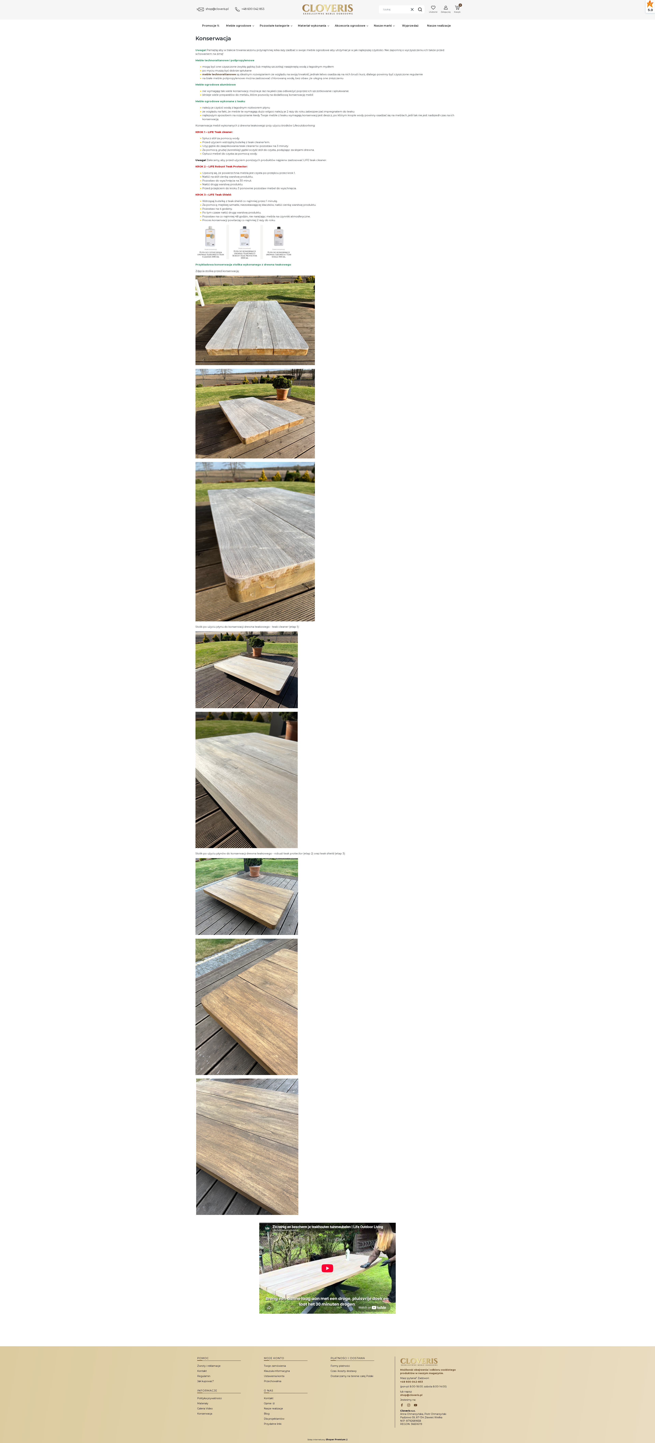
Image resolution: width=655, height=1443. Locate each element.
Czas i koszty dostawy (344, 1371)
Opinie (268, 1403)
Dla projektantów (274, 1418)
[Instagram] (408, 1405)
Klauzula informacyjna (277, 1371)
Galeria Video (205, 1408)
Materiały (202, 1403)
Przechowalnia (272, 1381)
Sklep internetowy (326, 1439)
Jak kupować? (205, 1381)
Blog (267, 1413)
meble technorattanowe (219, 74)
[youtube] (415, 1405)
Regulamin (203, 1376)
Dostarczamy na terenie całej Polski (352, 1376)
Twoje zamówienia (275, 1365)
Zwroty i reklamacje (209, 1365)
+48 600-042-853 (411, 1381)
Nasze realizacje (273, 1408)
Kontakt (202, 1371)
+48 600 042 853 (253, 9)
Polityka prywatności (209, 1398)
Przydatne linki (272, 1423)
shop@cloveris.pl (217, 9)
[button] (420, 9)
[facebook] (402, 1405)
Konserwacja (204, 1413)
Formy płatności (340, 1365)
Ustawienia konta (274, 1376)
